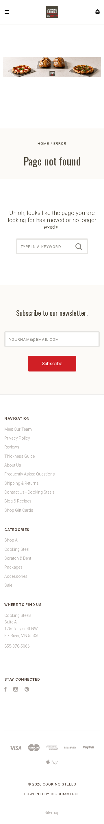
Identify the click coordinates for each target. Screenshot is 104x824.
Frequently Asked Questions (29, 474)
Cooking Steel (16, 549)
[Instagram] (15, 690)
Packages (13, 567)
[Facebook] (5, 690)
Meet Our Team (18, 429)
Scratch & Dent (17, 558)
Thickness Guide (19, 456)
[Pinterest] (27, 690)
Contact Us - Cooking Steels (29, 492)
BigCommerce (65, 794)
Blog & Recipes (17, 501)
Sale (8, 585)
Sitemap (52, 812)
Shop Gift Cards (18, 510)
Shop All (11, 540)
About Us (12, 465)
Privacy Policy (17, 438)
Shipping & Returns (21, 483)
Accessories (15, 576)
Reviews (11, 447)
